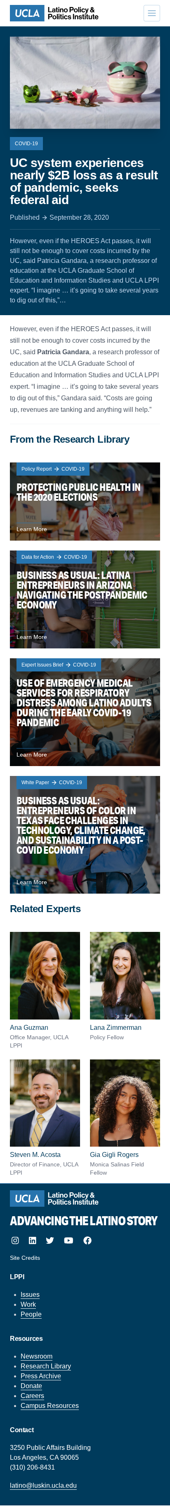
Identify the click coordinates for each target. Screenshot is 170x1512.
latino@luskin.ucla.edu (43, 1485)
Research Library (46, 1366)
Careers (32, 1395)
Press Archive (41, 1376)
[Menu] (152, 13)
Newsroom (36, 1356)
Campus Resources (50, 1405)
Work (28, 1304)
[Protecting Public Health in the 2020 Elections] (85, 501)
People (31, 1314)
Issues (30, 1294)
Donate (31, 1385)
